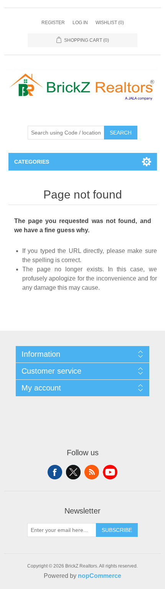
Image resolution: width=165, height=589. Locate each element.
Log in (80, 22)
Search (121, 133)
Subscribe (117, 530)
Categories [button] (31, 162)
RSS (91, 472)
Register (53, 22)
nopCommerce (99, 576)
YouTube (110, 472)
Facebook (55, 472)
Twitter (73, 472)
